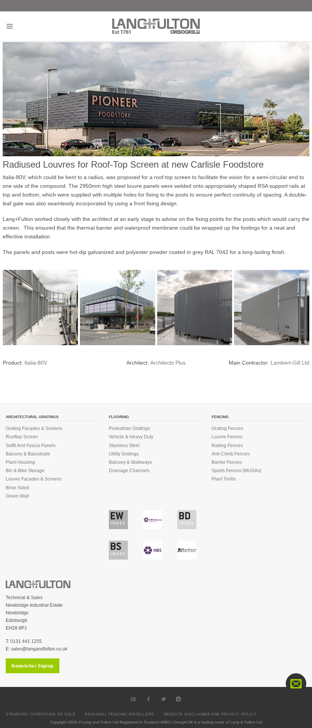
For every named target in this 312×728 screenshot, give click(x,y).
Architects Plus (168, 363)
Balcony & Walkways (130, 462)
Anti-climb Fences (231, 454)
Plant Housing (20, 462)
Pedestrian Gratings (129, 428)
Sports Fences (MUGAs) (236, 470)
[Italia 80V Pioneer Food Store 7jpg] (40, 307)
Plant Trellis (224, 479)
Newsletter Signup (32, 666)
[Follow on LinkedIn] (179, 699)
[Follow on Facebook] (148, 699)
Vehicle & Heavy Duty (131, 436)
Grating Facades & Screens (34, 428)
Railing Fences (227, 445)
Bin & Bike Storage (25, 470)
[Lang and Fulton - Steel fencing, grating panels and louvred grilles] (156, 26)
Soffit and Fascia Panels (31, 445)
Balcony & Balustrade (28, 454)
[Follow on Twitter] (163, 699)
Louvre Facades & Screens (34, 479)
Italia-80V (35, 363)
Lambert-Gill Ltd (290, 363)
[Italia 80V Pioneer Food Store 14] (117, 307)
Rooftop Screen (22, 436)
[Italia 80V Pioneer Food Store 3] (271, 307)
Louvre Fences (227, 436)
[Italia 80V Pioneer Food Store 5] (194, 307)
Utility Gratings (124, 454)
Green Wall (17, 496)
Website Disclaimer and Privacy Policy (210, 714)
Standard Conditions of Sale (41, 714)
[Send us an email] (133, 699)
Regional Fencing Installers (119, 714)
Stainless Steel (124, 445)
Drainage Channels (129, 470)
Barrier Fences (227, 462)
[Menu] (9, 26)
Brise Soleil (17, 487)
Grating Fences (227, 428)
